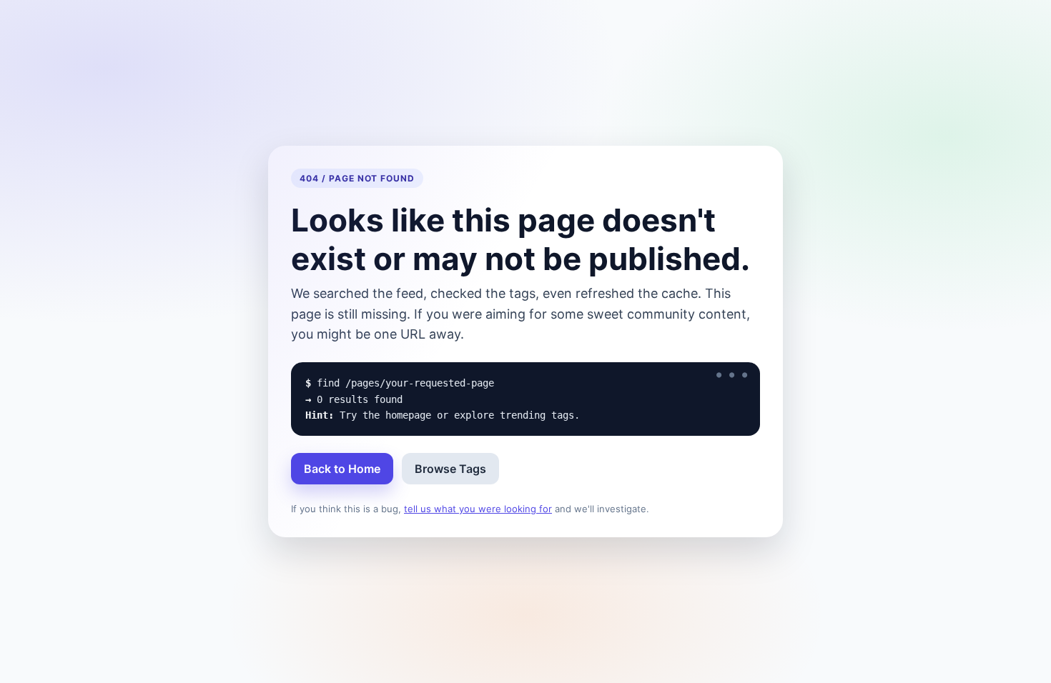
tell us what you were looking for (478, 508)
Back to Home (342, 469)
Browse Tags (450, 469)
